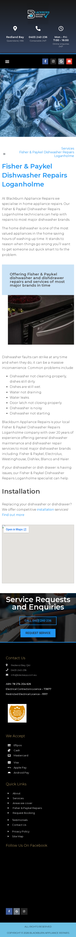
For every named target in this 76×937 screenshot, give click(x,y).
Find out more (13, 515)
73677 (47, 689)
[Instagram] (53, 61)
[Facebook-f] (45, 61)
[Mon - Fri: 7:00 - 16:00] (60, 28)
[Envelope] (69, 61)
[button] (7, 61)
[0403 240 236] (38, 28)
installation (45, 509)
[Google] (61, 61)
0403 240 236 (38, 37)
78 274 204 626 (21, 683)
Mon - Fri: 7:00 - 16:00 (61, 38)
